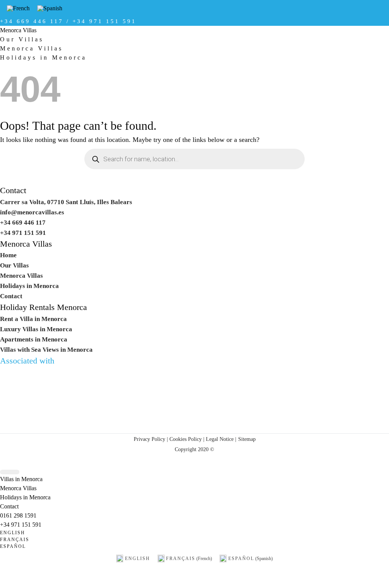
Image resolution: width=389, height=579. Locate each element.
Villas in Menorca (21, 479)
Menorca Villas (18, 30)
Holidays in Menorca (43, 57)
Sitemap (247, 439)
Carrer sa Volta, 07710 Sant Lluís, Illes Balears (66, 202)
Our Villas (22, 39)
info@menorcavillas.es (32, 212)
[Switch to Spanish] (49, 8)
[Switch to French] (18, 8)
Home (8, 255)
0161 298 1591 (18, 515)
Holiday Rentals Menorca (43, 307)
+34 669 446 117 (23, 222)
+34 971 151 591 (20, 524)
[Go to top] (9, 472)
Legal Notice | (220, 439)
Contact (13, 190)
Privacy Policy (149, 439)
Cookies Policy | (186, 439)
